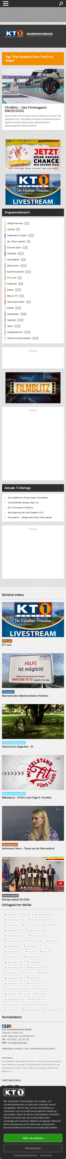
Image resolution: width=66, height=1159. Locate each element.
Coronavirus (32, 925)
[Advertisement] (33, 359)
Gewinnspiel (15, 941)
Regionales (16, 314)
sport (12, 994)
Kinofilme (13, 946)
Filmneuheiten (37, 930)
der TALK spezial (18, 241)
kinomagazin (34, 946)
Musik (45, 973)
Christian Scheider (41, 920)
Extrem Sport (17, 247)
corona (13, 925)
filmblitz (52, 925)
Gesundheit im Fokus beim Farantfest (28, 497)
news (35, 978)
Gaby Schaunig (16, 936)
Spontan (14, 320)
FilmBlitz (15, 253)
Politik (13, 308)
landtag (35, 962)
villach (13, 1010)
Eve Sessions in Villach (20, 507)
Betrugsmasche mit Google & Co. (26, 512)
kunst (47, 952)
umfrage (13, 1005)
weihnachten (32, 1010)
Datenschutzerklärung (25, 1155)
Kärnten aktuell (36, 957)
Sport (13, 326)
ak (28, 914)
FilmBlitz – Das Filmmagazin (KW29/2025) (26, 109)
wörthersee (54, 1010)
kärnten (13, 957)
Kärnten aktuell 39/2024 (16, 899)
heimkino (36, 941)
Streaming (37, 999)
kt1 (32, 952)
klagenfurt (14, 952)
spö (26, 994)
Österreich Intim (18, 302)
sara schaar (37, 983)
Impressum (46, 1155)
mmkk (29, 973)
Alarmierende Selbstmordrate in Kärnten (25, 696)
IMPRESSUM (7, 1049)
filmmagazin (15, 930)
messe (12, 973)
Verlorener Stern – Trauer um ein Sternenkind (28, 848)
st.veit (42, 994)
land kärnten (15, 962)
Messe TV (15, 296)
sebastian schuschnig (19, 989)
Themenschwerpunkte (22, 338)
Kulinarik (14, 284)
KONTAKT (18, 1049)
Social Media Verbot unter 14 (23, 502)
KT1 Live (14, 278)
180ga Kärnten (17, 223)
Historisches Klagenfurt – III (17, 746)
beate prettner (16, 920)
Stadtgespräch (18, 332)
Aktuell (13, 229)
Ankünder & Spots (20, 235)
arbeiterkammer (46, 914)
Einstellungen (33, 1148)
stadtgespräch (16, 999)
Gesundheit (15, 259)
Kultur (13, 290)
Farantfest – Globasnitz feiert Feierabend (30, 517)
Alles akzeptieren (33, 1138)
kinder (54, 941)
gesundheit (39, 936)
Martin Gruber (38, 968)
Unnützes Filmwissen (37, 1005)
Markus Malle (15, 968)
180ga (12, 914)
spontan (43, 989)
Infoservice (16, 265)
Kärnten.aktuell (18, 271)
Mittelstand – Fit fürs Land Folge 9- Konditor (27, 797)
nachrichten (15, 978)
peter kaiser (15, 983)
